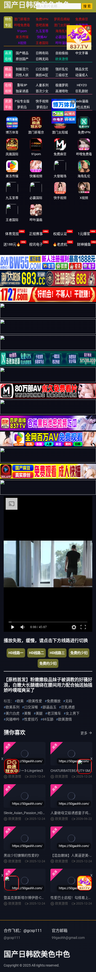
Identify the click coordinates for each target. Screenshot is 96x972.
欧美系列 (12, 707)
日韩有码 (42, 53)
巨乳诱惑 (68, 707)
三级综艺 (61, 75)
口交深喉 (31, 707)
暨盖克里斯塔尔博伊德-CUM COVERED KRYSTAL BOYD (45, 898)
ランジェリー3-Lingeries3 (23, 771)
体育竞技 (12, 234)
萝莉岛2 (42, 107)
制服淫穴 (22, 69)
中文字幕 (81, 53)
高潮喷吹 (61, 91)
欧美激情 (61, 59)
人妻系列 (42, 85)
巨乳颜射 (81, 91)
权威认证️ (60, 234)
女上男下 (73, 713)
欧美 (20, 701)
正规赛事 (36, 234)
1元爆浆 (84, 234)
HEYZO (82, 85)
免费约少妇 (79, 653)
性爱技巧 (31, 719)
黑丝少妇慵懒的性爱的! (21, 855)
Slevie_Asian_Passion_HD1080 (27, 813)
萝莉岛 (22, 107)
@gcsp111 (12, 938)
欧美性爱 (35, 701)
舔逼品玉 (49, 707)
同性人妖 (22, 75)
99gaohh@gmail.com (68, 938)
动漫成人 (81, 75)
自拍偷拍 (61, 53)
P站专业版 (22, 101)
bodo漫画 (81, 101)
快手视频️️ (42, 101)
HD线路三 (57, 653)
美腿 (39, 713)
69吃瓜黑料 (82, 107)
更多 (83, 733)
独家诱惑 (22, 91)
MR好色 (61, 107)
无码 (68, 701)
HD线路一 (15, 653)
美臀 (27, 713)
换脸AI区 (42, 75)
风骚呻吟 (12, 719)
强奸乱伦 (61, 69)
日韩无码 (42, 59)
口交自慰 (42, 69)
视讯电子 (36, 244)
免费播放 (54, 701)
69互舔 (48, 719)
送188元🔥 (11, 244)
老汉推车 (54, 713)
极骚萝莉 (61, 85)
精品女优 (81, 69)
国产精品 (22, 53)
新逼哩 (62, 101)
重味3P (22, 85)
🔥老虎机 (60, 244)
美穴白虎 (12, 713)
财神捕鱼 (84, 244)
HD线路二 (36, 653)
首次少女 (42, 91)
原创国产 (22, 59)
